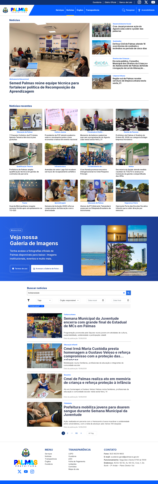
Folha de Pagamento (76, 461)
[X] (146, 2)
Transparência (51, 459)
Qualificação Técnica (25, 166)
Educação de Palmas (25, 132)
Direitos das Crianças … (122, 58)
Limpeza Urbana (119, 76)
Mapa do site (73, 469)
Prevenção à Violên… (96, 132)
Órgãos (48, 461)
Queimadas (117, 41)
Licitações (72, 464)
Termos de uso (21, 268)
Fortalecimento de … (96, 166)
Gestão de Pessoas (131, 132)
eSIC (70, 459)
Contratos (72, 467)
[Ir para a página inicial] (15, 10)
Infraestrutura (60, 166)
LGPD (70, 454)
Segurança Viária (131, 203)
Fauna (24, 203)
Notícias (48, 456)
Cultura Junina (60, 132)
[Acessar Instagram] (32, 471)
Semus (131, 166)
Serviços (48, 454)
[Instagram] (139, 2)
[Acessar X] (19, 471)
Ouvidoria (49, 464)
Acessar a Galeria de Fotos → (48, 268)
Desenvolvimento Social (122, 24)
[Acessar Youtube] (26, 471)
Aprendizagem (60, 203)
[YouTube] (153, 2)
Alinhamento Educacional (19, 79)
